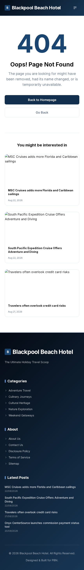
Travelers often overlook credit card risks (37, 305)
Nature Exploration (20, 409)
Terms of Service (19, 457)
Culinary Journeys (20, 396)
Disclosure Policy (19, 451)
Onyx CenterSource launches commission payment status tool (42, 524)
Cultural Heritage (19, 403)
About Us (14, 438)
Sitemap (14, 463)
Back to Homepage (42, 100)
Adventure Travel (19, 390)
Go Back (42, 112)
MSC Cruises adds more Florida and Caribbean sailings (40, 487)
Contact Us (16, 445)
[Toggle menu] (75, 8)
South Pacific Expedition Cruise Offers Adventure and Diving (39, 499)
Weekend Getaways (21, 415)
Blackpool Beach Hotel (33, 8)
